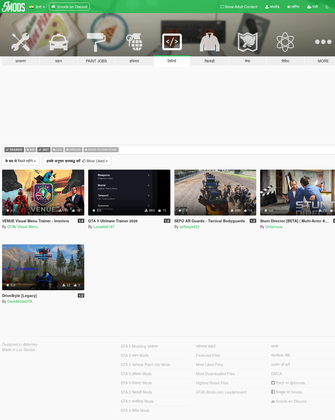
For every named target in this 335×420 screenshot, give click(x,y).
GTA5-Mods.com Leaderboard (221, 392)
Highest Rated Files (212, 382)
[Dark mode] (327, 6)
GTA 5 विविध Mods (135, 410)
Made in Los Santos (18, 349)
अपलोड (274, 6)
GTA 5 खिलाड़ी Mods (136, 392)
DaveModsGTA (19, 301)
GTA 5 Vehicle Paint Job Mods (145, 364)
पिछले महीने (19, 160)
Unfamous (273, 226)
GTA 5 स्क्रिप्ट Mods (136, 382)
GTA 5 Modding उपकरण (139, 346)
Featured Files (208, 355)
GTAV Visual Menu (22, 226)
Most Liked (76, 160)
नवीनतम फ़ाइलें (205, 346)
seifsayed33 (189, 226)
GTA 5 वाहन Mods (135, 355)
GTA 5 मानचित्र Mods (137, 401)
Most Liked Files (209, 364)
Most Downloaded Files (215, 373)
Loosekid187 (104, 226)
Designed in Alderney (19, 344)
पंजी (314, 6)
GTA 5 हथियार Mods (136, 373)
